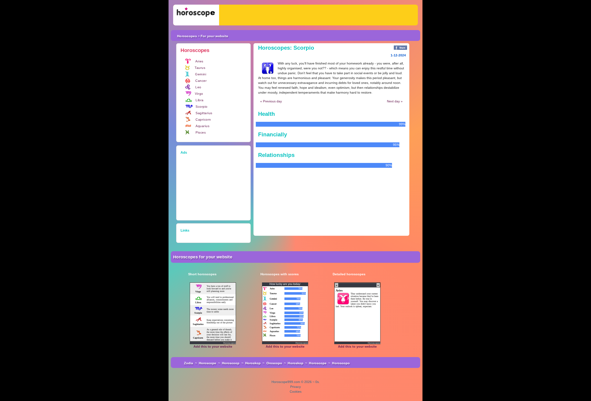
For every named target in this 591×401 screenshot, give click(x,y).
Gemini (200, 74)
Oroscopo (274, 363)
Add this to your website (212, 346)
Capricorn (203, 119)
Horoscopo (341, 363)
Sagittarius (204, 113)
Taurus (200, 68)
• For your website (213, 36)
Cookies (296, 391)
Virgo (199, 93)
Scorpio (202, 106)
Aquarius (202, 126)
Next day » (395, 101)
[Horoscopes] (196, 15)
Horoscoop (231, 363)
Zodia (188, 363)
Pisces (201, 132)
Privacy (295, 387)
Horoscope (207, 363)
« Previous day (271, 101)
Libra (200, 100)
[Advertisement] (318, 15)
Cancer (201, 81)
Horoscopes (187, 36)
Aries (199, 61)
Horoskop (253, 363)
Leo (198, 87)
